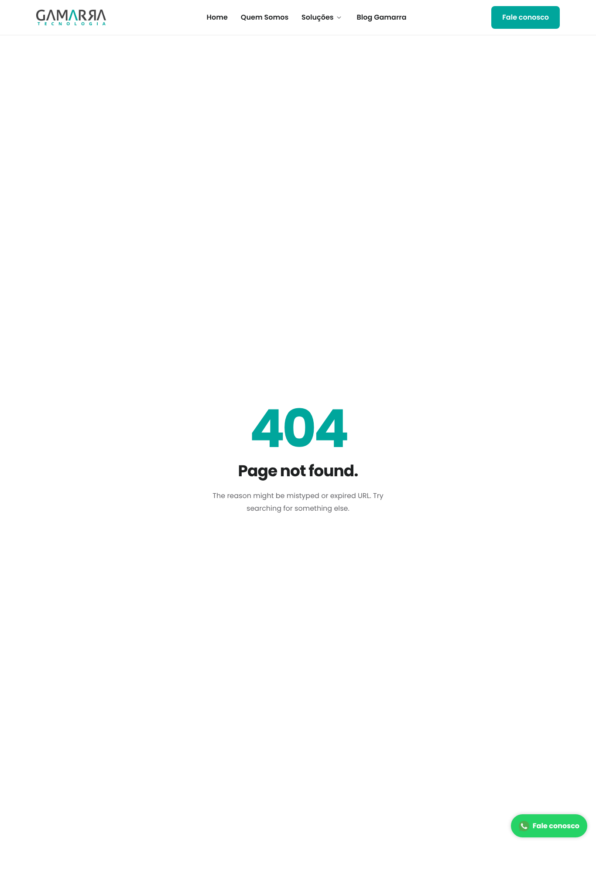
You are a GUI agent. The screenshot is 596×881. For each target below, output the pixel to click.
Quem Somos (264, 17)
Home (217, 17)
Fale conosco (556, 826)
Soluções (317, 17)
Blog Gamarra (382, 17)
